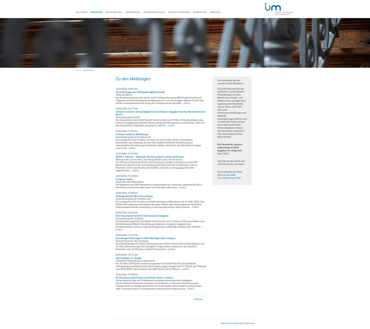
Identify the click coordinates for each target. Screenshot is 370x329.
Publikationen (200, 12)
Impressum (249, 323)
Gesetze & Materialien (179, 12)
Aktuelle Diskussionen (154, 12)
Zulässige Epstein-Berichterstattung (134, 196)
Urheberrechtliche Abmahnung (132, 134)
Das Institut (82, 12)
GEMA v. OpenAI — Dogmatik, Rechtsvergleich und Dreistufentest (150, 156)
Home (78, 70)
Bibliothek (215, 12)
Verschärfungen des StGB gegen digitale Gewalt (140, 92)
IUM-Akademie (132, 12)
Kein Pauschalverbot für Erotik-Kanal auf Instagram (142, 215)
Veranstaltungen (114, 12)
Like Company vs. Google (128, 258)
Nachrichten (97, 12)
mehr (187, 103)
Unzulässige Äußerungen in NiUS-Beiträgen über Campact (145, 238)
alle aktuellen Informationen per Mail (228, 176)
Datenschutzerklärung (231, 323)
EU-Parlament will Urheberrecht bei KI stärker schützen (145, 277)
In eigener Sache (124, 179)
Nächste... (199, 299)
